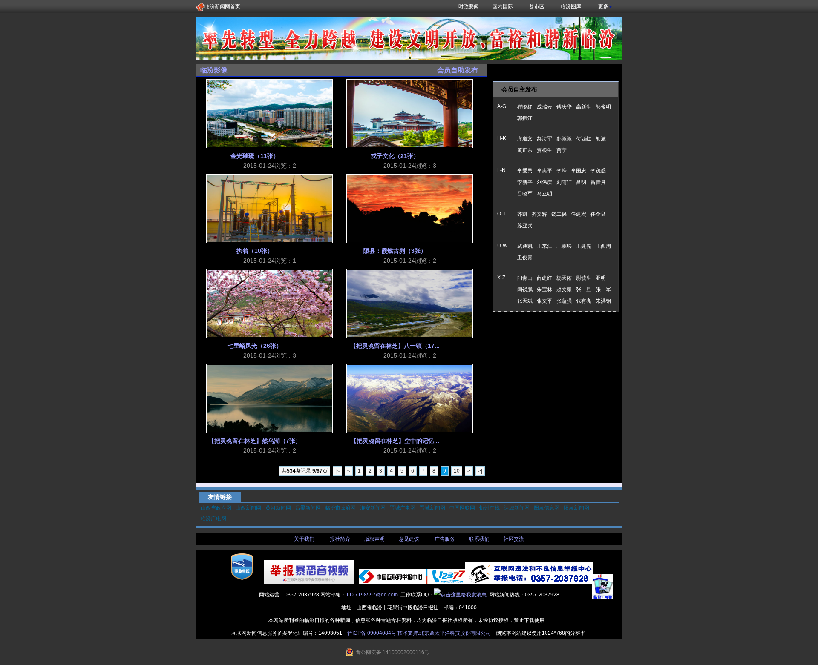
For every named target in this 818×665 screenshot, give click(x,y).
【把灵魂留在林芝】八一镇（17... (395, 345)
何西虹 (583, 139)
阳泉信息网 (546, 508)
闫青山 (525, 278)
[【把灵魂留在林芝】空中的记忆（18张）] (409, 398)
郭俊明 (603, 107)
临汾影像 (214, 70)
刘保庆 (544, 182)
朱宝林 (544, 289)
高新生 (583, 107)
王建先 (583, 246)
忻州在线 (489, 508)
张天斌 (525, 301)
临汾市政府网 (340, 508)
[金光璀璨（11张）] (269, 113)
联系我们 (479, 539)
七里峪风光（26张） (255, 345)
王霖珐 (564, 246)
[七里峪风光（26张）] (269, 303)
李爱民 (525, 171)
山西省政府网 (216, 508)
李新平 (525, 182)
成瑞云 (544, 107)
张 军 (603, 289)
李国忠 (578, 171)
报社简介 (340, 539)
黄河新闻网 (278, 508)
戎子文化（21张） (395, 155)
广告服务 (445, 539)
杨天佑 (564, 278)
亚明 (601, 278)
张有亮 (583, 301)
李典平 (544, 171)
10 (457, 471)
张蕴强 (564, 301)
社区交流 (514, 539)
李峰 (561, 171)
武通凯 (525, 246)
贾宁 (561, 150)
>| (480, 471)
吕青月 (598, 182)
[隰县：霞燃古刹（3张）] (409, 208)
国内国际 (503, 6)
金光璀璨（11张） (254, 155)
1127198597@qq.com (372, 595)
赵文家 (564, 289)
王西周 (603, 246)
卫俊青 (525, 258)
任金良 (598, 214)
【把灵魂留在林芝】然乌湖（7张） (254, 440)
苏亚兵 (525, 226)
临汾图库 (571, 6)
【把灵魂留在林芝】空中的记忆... (395, 440)
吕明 (581, 182)
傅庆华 (564, 107)
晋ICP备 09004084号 (371, 633)
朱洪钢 (603, 301)
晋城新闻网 (432, 508)
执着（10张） (254, 250)
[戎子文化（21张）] (409, 113)
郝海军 (544, 139)
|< (337, 471)
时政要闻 (468, 6)
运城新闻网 (517, 508)
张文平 (544, 301)
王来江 (544, 246)
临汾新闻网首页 (222, 6)
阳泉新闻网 (576, 508)
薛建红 (544, 278)
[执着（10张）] (269, 208)
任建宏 (578, 214)
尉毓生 (583, 278)
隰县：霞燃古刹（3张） (394, 250)
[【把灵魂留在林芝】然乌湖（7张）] (269, 398)
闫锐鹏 (525, 289)
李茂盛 (598, 171)
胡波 (601, 139)
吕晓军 (525, 194)
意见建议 (409, 539)
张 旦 (583, 289)
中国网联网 (462, 508)
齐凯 (522, 214)
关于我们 (304, 539)
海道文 (525, 139)
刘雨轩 (564, 182)
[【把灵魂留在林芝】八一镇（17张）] (409, 303)
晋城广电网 (402, 508)
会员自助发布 (457, 70)
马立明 (544, 194)
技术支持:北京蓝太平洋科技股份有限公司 (444, 633)
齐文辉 (539, 214)
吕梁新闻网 (308, 508)
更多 (603, 6)
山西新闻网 (248, 508)
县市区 (536, 6)
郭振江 (525, 118)
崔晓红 (525, 107)
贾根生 (544, 150)
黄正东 (525, 150)
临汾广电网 (213, 519)
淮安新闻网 (373, 508)
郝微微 (564, 139)
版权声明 (374, 539)
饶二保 (559, 214)
